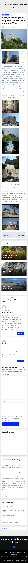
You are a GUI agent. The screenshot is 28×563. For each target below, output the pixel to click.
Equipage (3, 556)
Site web (4, 408)
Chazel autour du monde (8, 515)
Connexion (4, 528)
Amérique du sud (22, 556)
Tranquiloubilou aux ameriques (10, 522)
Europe (3, 560)
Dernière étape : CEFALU (10, 255)
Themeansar (14, 554)
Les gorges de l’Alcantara (10, 271)
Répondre (20, 333)
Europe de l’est (10, 560)
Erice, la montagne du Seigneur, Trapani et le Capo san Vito (13, 21)
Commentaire (6, 374)
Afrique (17, 560)
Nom (3, 394)
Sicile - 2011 (5, 14)
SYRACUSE (6, 287)
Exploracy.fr (5, 519)
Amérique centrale (12, 556)
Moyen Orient (23, 560)
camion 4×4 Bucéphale (8, 506)
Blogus (21, 552)
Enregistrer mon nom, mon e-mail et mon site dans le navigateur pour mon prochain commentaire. (13, 418)
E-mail (4, 401)
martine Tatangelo (10, 27)
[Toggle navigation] (2, 5)
